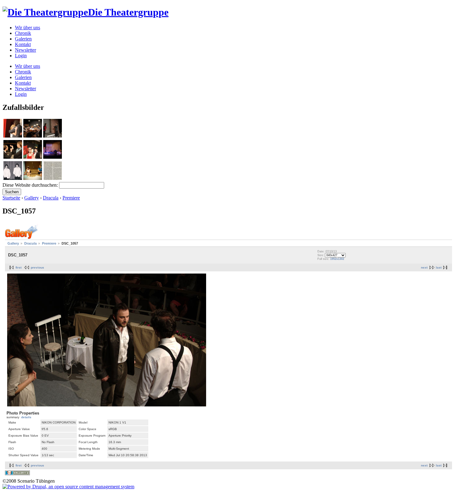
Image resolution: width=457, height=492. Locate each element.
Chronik (23, 33)
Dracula (50, 197)
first (18, 267)
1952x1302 (337, 258)
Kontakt (23, 44)
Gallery (31, 197)
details (26, 417)
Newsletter (25, 50)
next (424, 267)
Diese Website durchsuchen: (30, 185)
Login (21, 55)
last (438, 267)
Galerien (23, 38)
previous (37, 267)
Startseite (11, 197)
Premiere (71, 197)
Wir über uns (27, 27)
